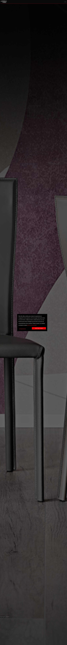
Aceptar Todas (39, 328)
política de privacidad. (32, 325)
